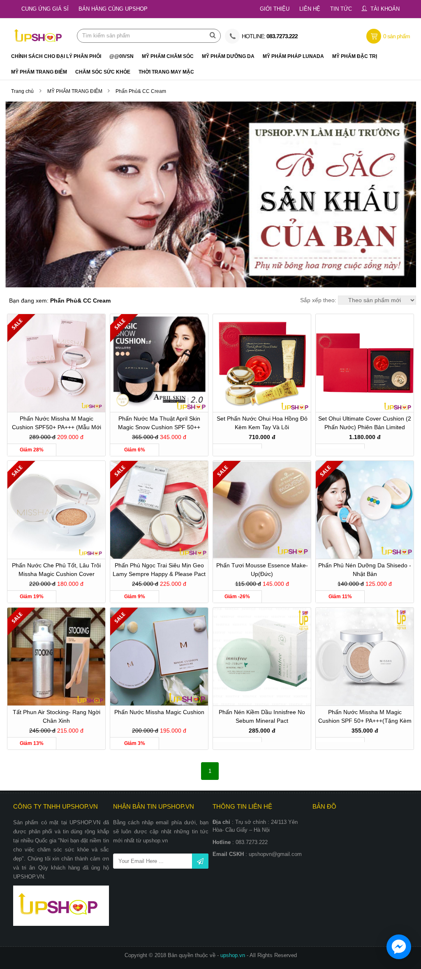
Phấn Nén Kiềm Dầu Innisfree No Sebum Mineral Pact (262, 716)
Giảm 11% (340, 596)
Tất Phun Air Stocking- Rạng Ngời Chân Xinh (56, 716)
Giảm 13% (32, 743)
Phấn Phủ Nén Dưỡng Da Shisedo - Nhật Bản (364, 569)
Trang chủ (22, 91)
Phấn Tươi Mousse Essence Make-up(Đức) (262, 569)
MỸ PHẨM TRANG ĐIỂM (75, 91)
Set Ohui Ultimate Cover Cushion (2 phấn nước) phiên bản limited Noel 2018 (364, 424)
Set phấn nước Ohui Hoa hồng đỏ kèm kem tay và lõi (262, 422)
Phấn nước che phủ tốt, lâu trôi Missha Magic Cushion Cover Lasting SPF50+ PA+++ (56, 571)
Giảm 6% (134, 450)
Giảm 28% (32, 450)
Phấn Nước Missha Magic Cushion (159, 712)
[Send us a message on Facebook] (398, 946)
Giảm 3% (134, 743)
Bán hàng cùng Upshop (113, 9)
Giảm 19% (32, 596)
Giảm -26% (237, 596)
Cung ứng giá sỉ (45, 9)
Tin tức (341, 9)
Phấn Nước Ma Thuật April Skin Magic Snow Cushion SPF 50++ (159, 422)
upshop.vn (233, 955)
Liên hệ (309, 9)
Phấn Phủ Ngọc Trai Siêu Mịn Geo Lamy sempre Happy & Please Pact (159, 569)
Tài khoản (385, 9)
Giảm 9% (134, 596)
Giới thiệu (274, 9)
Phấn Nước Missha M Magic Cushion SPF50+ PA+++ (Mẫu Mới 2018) (56, 424)
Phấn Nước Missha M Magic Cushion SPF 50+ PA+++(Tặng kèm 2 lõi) (365, 717)
